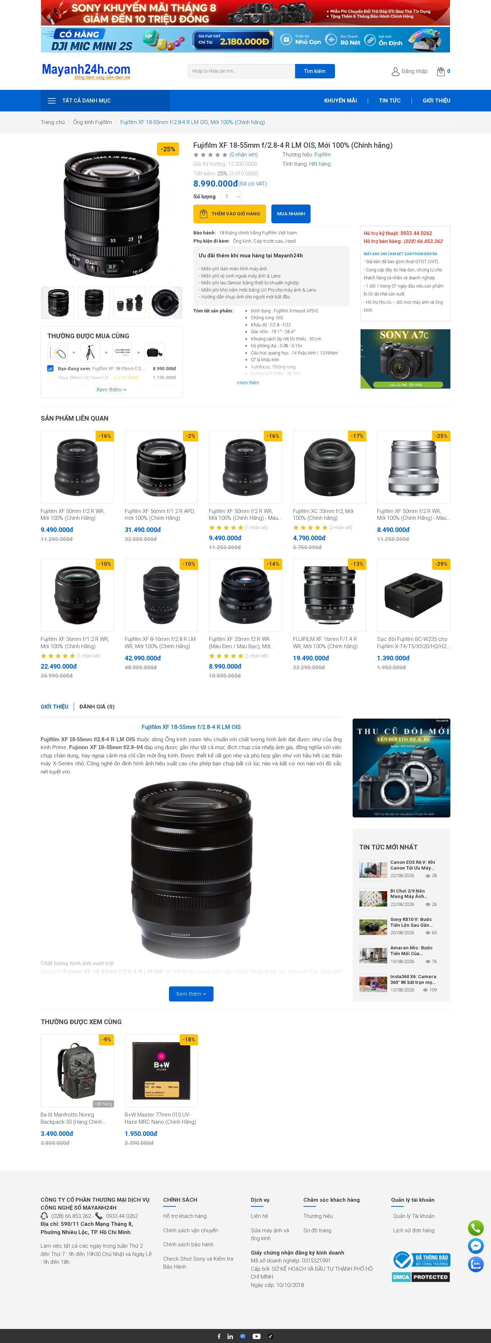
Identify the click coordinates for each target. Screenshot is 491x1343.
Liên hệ (259, 1216)
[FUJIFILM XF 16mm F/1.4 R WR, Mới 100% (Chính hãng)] (329, 595)
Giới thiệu (436, 100)
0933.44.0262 (122, 1216)
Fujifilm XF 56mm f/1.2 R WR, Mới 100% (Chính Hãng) (75, 643)
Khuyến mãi (340, 100)
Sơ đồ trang (317, 1230)
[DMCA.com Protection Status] (420, 1277)
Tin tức (390, 100)
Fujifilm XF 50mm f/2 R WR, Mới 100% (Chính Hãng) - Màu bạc (411, 515)
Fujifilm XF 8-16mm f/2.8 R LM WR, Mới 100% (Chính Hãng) (160, 643)
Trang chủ (53, 122)
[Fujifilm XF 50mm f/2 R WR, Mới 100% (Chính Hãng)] (77, 467)
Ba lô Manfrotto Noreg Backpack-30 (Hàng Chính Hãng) (71, 1118)
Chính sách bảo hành (188, 1244)
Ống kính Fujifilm (92, 122)
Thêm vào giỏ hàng (236, 213)
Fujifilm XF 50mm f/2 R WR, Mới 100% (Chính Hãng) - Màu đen (243, 515)
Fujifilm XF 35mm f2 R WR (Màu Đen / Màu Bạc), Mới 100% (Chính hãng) (239, 643)
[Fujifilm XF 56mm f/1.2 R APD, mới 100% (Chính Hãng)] (161, 467)
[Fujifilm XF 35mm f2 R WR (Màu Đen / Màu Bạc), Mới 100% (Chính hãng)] (245, 595)
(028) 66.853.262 (71, 1216)
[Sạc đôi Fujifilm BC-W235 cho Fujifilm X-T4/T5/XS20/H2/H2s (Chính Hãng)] (413, 595)
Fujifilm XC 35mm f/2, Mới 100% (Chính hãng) (323, 515)
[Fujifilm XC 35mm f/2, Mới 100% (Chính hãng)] (329, 467)
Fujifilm (323, 154)
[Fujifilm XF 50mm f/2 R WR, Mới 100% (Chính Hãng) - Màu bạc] (413, 467)
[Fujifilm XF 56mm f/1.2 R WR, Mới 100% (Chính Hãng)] (77, 595)
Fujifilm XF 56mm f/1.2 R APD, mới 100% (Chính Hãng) (160, 515)
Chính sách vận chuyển (190, 1230)
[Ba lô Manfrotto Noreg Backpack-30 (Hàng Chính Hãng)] (77, 1071)
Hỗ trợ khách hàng (185, 1216)
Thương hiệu (318, 1216)
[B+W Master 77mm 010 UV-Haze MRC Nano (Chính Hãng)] (161, 1071)
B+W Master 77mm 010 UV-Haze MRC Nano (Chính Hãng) (160, 1118)
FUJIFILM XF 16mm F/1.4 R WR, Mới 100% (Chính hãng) (325, 643)
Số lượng (204, 196)
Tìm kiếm (315, 71)
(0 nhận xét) (243, 154)
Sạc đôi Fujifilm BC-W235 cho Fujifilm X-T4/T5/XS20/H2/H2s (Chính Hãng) (413, 643)
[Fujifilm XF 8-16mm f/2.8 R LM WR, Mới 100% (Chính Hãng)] (161, 595)
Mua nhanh (291, 213)
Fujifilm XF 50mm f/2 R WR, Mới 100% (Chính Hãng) (73, 515)
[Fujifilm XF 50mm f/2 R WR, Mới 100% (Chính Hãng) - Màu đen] (245, 467)
